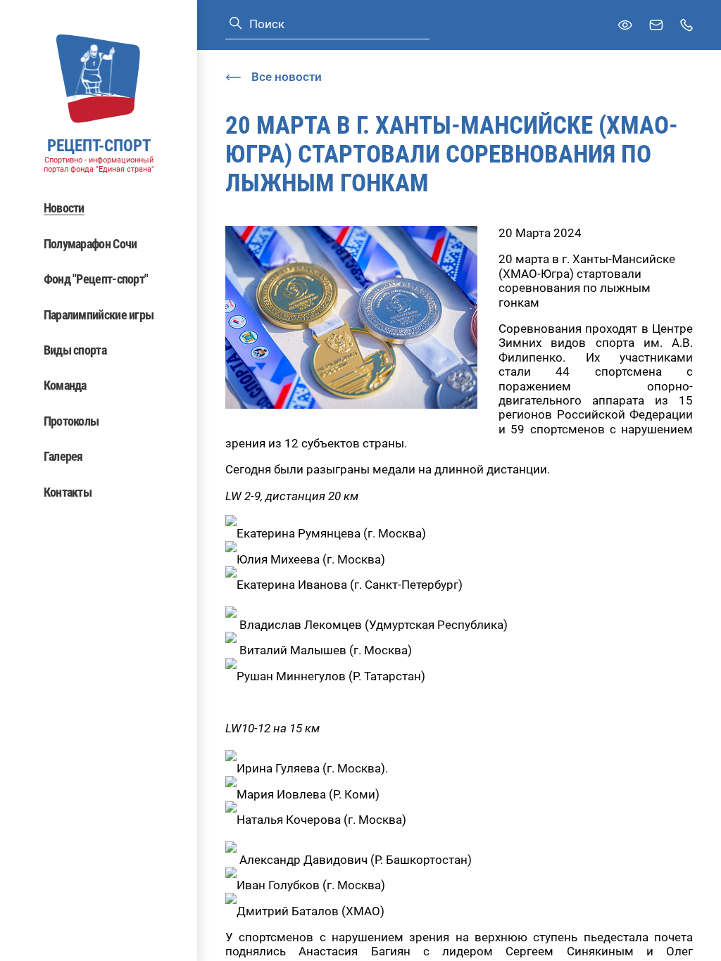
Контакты (68, 492)
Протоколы (71, 421)
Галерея (63, 456)
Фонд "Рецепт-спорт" (96, 279)
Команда (65, 385)
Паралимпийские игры (99, 314)
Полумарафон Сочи (90, 243)
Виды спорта (75, 350)
